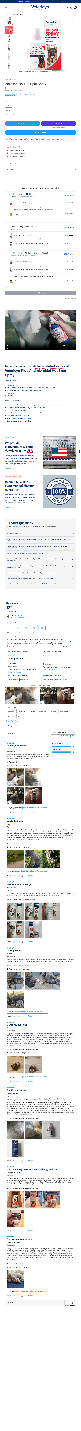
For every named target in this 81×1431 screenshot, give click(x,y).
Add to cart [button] (40, 293)
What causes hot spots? (15, 534)
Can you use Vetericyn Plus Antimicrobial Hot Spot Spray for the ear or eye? (31, 573)
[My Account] (71, 7)
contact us (17, 527)
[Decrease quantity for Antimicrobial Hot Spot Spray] (6, 114)
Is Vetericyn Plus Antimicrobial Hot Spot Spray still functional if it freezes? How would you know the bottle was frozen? (37, 559)
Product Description (11, 164)
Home (6, 14)
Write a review (29, 95)
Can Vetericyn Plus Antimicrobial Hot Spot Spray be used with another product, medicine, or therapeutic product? (36, 566)
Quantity (7, 110)
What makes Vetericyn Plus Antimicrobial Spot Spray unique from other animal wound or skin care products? (37, 547)
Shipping (7, 90)
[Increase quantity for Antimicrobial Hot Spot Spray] (13, 114)
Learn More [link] (8, 468)
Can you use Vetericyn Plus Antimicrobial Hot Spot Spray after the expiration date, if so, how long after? (38, 540)
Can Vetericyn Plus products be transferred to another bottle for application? (31, 584)
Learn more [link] (8, 507)
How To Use (9, 169)
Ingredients (8, 175)
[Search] (67, 7)
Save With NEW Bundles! (20, 1)
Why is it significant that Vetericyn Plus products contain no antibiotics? (30, 578)
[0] (74, 7)
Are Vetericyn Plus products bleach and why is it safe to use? (27, 553)
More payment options (59, 127)
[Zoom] (70, 19)
